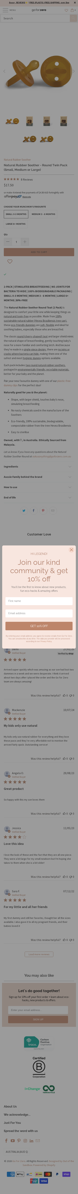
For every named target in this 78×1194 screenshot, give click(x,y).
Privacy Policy (46, 641)
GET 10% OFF (39, 626)
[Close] (71, 549)
